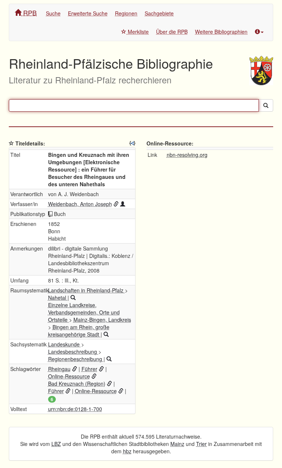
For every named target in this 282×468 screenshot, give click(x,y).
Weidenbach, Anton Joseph (80, 204)
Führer (89, 368)
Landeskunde (64, 344)
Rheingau (59, 368)
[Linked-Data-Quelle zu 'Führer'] (101, 368)
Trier (201, 443)
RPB (29, 12)
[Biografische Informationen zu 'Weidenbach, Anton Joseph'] (122, 204)
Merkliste (137, 31)
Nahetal (58, 297)
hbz (127, 451)
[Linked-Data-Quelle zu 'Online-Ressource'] (94, 376)
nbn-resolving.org (187, 154)
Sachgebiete (159, 13)
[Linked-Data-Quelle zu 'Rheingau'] (74, 368)
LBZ (56, 443)
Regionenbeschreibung (76, 359)
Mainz (177, 443)
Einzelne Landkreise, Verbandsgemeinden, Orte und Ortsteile (84, 312)
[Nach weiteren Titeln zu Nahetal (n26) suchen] (73, 297)
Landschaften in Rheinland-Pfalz (86, 290)
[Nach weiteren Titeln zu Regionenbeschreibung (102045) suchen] (109, 359)
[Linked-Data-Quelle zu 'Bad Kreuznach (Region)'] (109, 383)
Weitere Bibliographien (221, 31)
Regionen (126, 13)
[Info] (259, 31)
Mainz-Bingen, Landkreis (102, 319)
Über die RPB (172, 31)
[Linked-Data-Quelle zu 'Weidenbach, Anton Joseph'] (116, 204)
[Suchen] (265, 105)
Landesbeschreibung (73, 351)
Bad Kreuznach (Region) (76, 383)
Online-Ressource (69, 376)
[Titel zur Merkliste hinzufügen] (11, 143)
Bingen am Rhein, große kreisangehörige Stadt (78, 330)
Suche (53, 13)
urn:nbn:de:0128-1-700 (75, 409)
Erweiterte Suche (88, 13)
